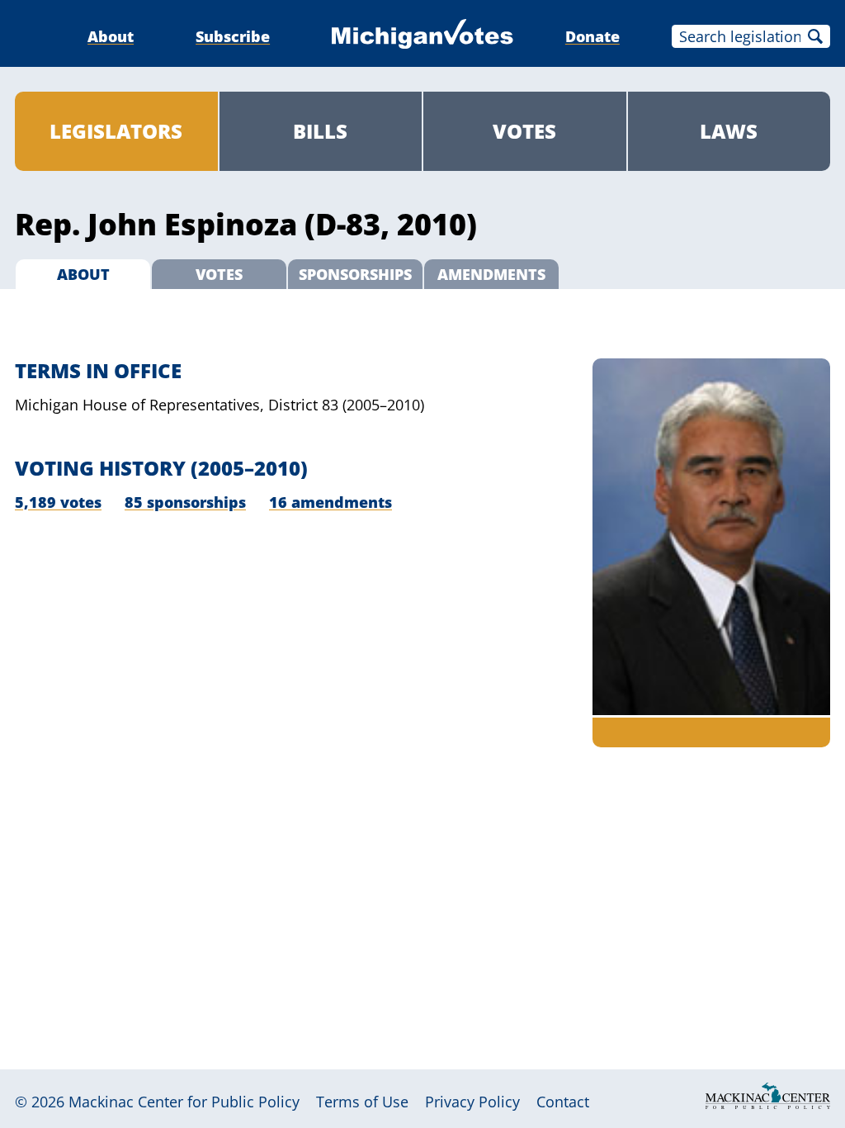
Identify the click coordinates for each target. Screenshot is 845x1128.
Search (815, 36)
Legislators (116, 131)
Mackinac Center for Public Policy (184, 1101)
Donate (592, 36)
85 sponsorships (185, 502)
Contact (562, 1101)
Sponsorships (355, 274)
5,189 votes (58, 502)
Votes (524, 131)
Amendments (491, 274)
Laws (729, 131)
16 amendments (330, 502)
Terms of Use (362, 1101)
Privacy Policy (472, 1101)
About (110, 36)
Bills (320, 131)
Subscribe (233, 36)
